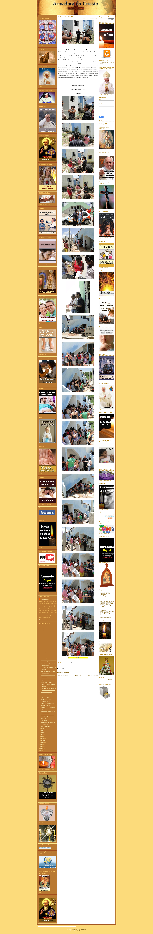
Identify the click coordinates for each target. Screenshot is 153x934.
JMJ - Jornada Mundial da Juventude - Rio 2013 (107, 600)
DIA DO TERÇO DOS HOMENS (47, 703)
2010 (41, 748)
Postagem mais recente (63, 675)
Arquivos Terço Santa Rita (105, 680)
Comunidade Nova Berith (105, 604)
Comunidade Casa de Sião (105, 593)
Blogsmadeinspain (82, 929)
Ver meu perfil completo (43, 619)
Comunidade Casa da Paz (105, 607)
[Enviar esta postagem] (72, 662)
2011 (41, 746)
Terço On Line (103, 594)
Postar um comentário (63, 672)
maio (42, 734)
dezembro (43, 651)
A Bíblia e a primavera (45, 705)
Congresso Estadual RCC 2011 (106, 679)
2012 (41, 744)
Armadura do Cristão (45, 599)
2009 (41, 750)
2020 (41, 635)
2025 (41, 625)
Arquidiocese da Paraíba (105, 592)
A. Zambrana (74, 929)
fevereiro (43, 740)
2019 (41, 637)
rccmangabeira (103, 610)
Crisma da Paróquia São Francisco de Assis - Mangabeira (107, 612)
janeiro (42, 742)
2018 (41, 640)
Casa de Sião (102, 597)
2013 (41, 649)
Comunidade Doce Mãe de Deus (106, 603)
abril (42, 736)
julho (42, 730)
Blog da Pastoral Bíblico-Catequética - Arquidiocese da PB (107, 602)
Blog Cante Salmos (104, 614)
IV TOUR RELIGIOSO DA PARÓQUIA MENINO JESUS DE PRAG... (48, 684)
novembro (43, 654)
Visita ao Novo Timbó (45, 726)
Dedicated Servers (79, 930)
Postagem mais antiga (93, 675)
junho (42, 732)
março (42, 738)
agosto (42, 728)
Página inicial (78, 675)
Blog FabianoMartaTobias (105, 617)
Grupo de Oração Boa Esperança (106, 613)
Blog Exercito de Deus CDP (105, 609)
